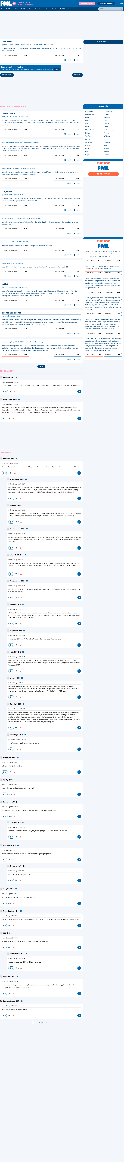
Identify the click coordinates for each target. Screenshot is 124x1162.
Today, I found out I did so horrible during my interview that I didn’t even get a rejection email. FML (35, 267)
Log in (121, 3)
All (2, 9)
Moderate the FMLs (106, 3)
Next (41, 366)
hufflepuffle (7, 758)
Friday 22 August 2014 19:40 (16, 560)
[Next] (49, 1023)
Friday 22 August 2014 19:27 (10, 404)
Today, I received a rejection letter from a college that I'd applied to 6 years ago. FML (30, 246)
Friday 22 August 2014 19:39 (16, 827)
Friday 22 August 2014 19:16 (10, 938)
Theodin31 (7, 377)
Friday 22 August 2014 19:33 (16, 510)
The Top (37, 9)
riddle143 (13, 605)
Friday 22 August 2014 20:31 (16, 657)
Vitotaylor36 (14, 555)
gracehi (13, 678)
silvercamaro (8, 399)
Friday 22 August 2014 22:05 (16, 958)
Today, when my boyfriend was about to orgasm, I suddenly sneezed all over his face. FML (102, 267)
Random (9, 9)
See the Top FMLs (103, 174)
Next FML (77, 75)
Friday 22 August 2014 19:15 (10, 916)
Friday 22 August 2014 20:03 (16, 609)
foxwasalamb (15, 954)
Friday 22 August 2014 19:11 (16, 871)
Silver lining (7, 42)
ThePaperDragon (9, 1001)
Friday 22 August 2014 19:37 (16, 534)
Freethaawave (15, 529)
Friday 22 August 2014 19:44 (16, 586)
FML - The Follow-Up (49, 9)
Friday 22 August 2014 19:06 (10, 382)
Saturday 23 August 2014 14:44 (17, 739)
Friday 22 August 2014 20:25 (16, 635)
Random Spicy (26, 9)
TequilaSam (14, 631)
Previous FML (6, 75)
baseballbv (7, 977)
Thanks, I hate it (8, 113)
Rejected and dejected (11, 313)
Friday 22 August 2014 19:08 (10, 807)
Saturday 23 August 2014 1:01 (16, 709)
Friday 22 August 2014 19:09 (10, 850)
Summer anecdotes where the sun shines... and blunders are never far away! (30, 68)
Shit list (5, 284)
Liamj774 (6, 889)
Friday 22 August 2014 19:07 (10, 762)
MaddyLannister (9, 911)
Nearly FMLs (64, 9)
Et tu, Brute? (7, 192)
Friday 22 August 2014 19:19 (10, 981)
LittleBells (13, 822)
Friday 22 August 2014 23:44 (16, 683)
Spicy (17, 9)
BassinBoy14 (14, 735)
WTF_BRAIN (7, 845)
